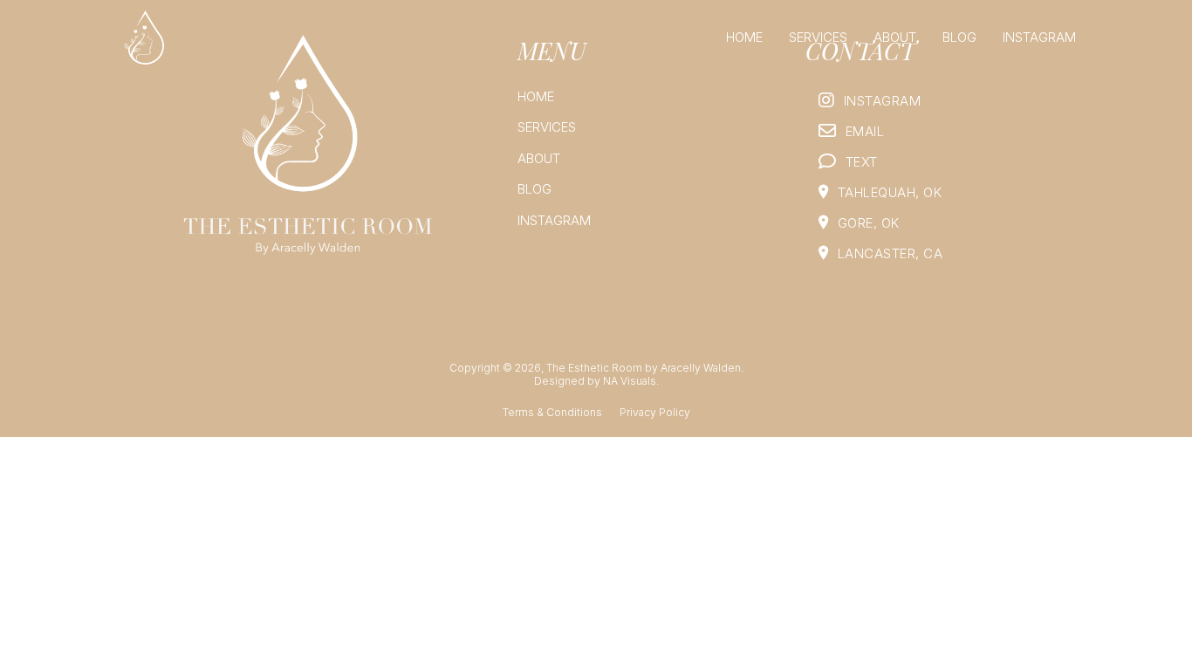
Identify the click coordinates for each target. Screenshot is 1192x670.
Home (744, 37)
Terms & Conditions (552, 412)
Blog (959, 37)
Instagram (1039, 37)
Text (862, 162)
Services (818, 37)
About (894, 37)
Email (865, 131)
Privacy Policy (655, 412)
